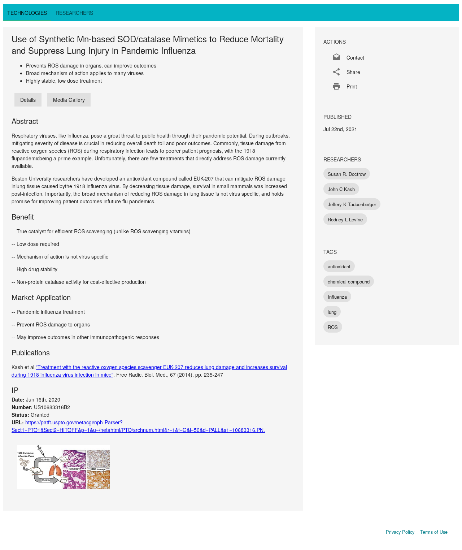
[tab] (27, 12)
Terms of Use (434, 531)
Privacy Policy (400, 531)
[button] (386, 57)
